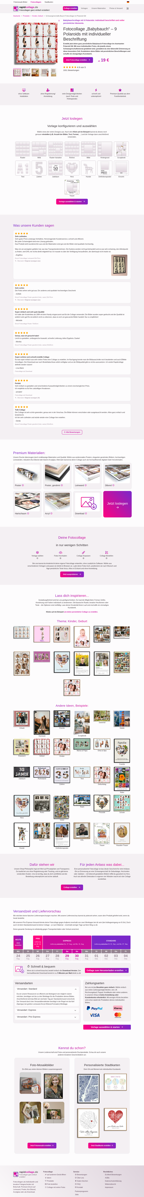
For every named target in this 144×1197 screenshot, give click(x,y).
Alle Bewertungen (73, 432)
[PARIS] (121, 168)
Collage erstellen (70, 8)
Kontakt (80, 1187)
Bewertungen (82, 1175)
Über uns (80, 1178)
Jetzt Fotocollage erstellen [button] (76, 60)
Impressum (109, 1187)
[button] (17, 72)
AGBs (107, 1178)
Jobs (77, 1194)
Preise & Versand (116, 8)
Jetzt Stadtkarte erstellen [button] (101, 1145)
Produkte (50, 1181)
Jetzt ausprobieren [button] (70, 574)
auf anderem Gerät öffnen (56, 1175)
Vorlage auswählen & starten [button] (70, 201)
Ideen (49, 1178)
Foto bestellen (52, 1184)
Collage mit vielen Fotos (56, 1187)
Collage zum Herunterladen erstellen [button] (105, 970)
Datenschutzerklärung (113, 1181)
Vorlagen (84, 8)
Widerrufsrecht (110, 1184)
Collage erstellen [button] (70, 887)
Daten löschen (82, 1181)
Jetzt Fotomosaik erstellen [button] (41, 1145)
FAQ (78, 1184)
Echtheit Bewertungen (113, 1175)
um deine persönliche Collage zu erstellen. (81, 612)
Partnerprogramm (81, 1191)
